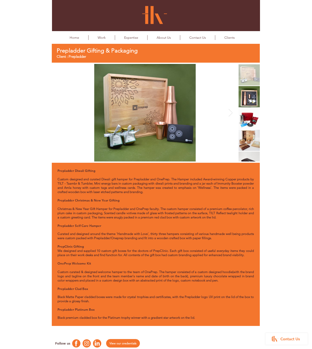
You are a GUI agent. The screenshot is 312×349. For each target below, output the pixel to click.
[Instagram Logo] (87, 343)
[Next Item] (230, 113)
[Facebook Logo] (76, 343)
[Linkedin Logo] (97, 343)
